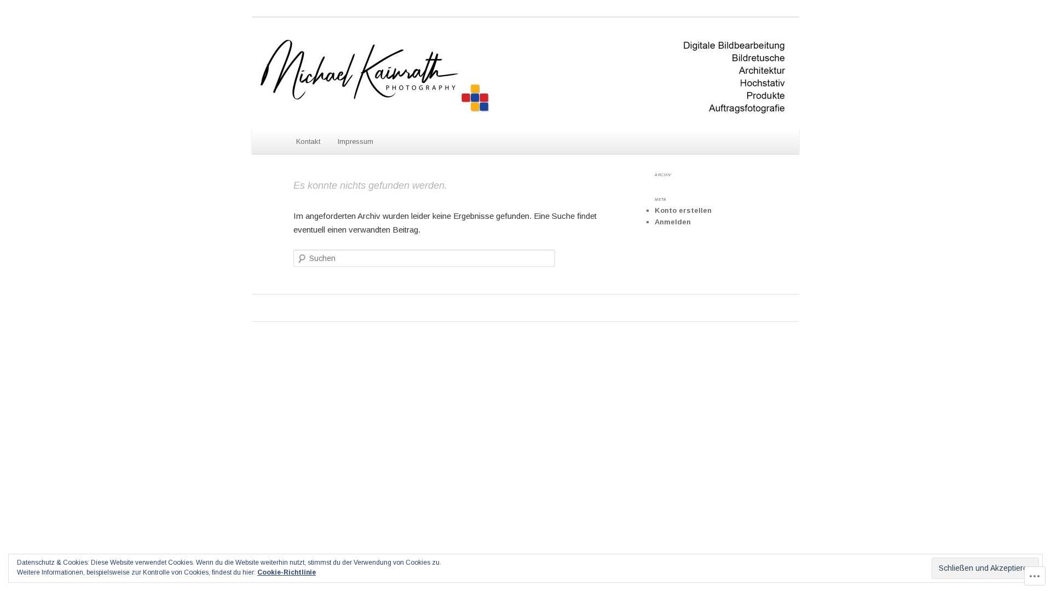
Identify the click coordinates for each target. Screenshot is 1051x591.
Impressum (355, 141)
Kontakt (308, 141)
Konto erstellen (683, 210)
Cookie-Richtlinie (286, 572)
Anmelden (673, 222)
